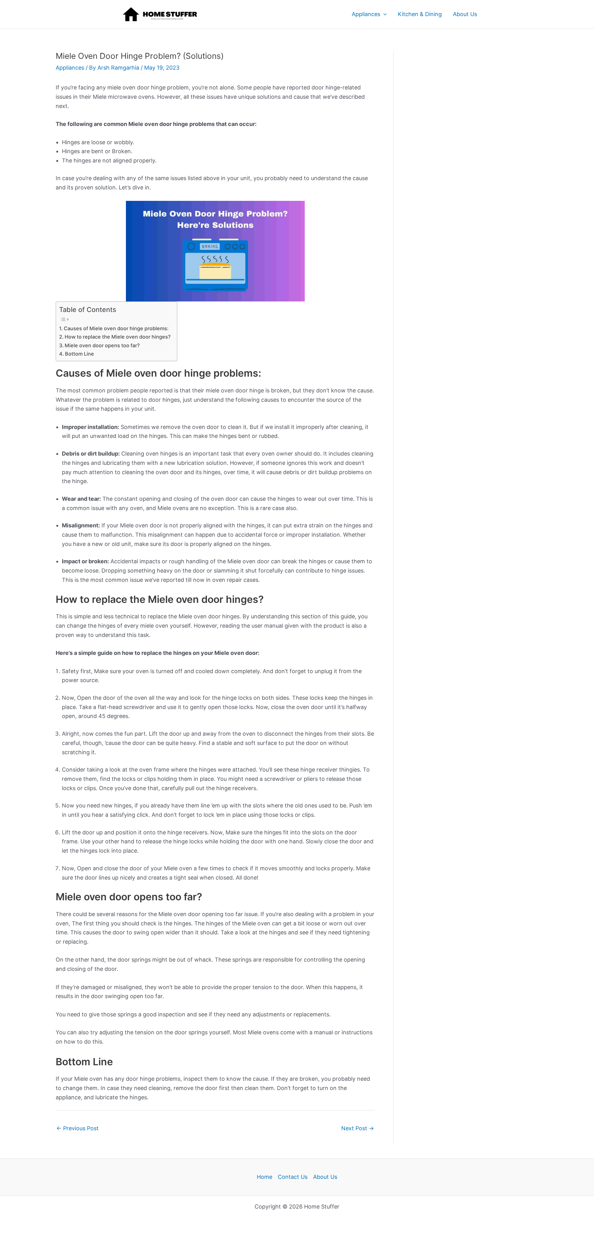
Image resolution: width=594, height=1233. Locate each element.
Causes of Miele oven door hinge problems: (116, 328)
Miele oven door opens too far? (102, 345)
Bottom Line (79, 354)
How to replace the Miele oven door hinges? (118, 337)
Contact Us (293, 1177)
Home (264, 1177)
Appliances (366, 14)
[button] (383, 14)
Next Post (357, 1128)
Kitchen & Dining (420, 14)
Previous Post (77, 1128)
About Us (465, 14)
